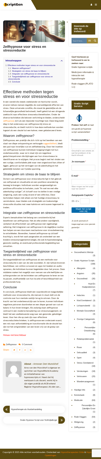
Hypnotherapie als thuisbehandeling (26, 409)
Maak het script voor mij (83, 210)
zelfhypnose (8, 121)
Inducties (81, 295)
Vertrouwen (82, 376)
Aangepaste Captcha (83, 195)
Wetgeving (78, 422)
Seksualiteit (82, 352)
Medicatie (78, 400)
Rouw (79, 347)
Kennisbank (79, 395)
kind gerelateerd (84, 300)
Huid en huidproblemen (88, 285)
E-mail (75, 176)
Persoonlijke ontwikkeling (89, 329)
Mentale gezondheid (86, 311)
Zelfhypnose (11, 344)
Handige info (79, 390)
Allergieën (81, 268)
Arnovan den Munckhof (45, 364)
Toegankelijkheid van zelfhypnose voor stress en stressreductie (30, 77)
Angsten (80, 273)
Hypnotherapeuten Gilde (72, 452)
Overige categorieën (86, 319)
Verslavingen (82, 371)
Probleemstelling (81, 140)
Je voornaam (79, 162)
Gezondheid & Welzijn (83, 252)
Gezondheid (82, 278)
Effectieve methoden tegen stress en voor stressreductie (31, 65)
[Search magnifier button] (95, 40)
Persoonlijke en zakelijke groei (88, 407)
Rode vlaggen (80, 417)
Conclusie (16, 82)
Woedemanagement (85, 381)
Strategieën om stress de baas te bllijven (29, 71)
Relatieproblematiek (85, 339)
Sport (79, 357)
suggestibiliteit (50, 143)
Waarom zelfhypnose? (21, 68)
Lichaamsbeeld (83, 305)
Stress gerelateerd (85, 363)
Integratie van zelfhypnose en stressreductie (30, 74)
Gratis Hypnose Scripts (84, 260)
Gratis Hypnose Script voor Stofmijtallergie (38, 420)
